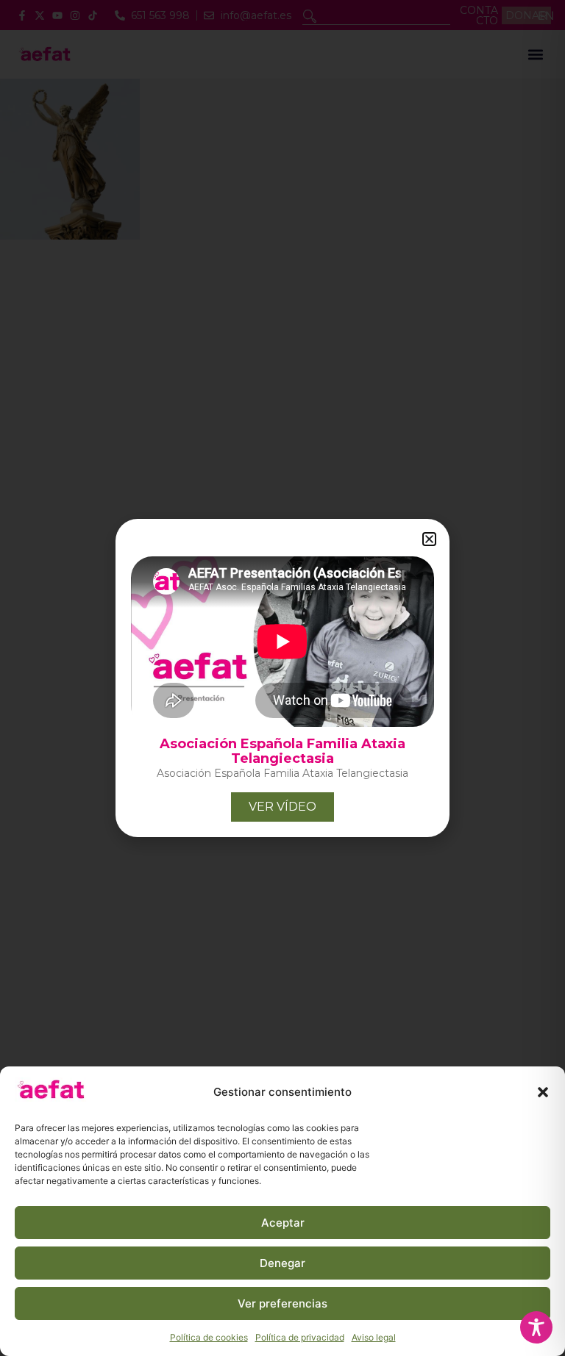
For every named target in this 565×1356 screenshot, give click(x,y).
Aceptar (283, 1223)
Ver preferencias (282, 1303)
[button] (543, 1092)
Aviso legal (374, 1337)
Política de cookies (209, 1337)
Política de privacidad (299, 1337)
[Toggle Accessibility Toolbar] (536, 1327)
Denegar (282, 1263)
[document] (282, 678)
